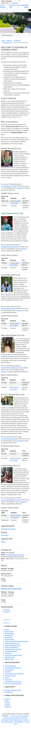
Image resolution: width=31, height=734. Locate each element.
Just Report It (9, 692)
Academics (17, 40)
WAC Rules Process (16, 720)
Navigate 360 (9, 635)
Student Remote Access (12, 643)
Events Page (5, 535)
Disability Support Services (13, 649)
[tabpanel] (15, 667)
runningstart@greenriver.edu (14, 555)
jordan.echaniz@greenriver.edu (11, 500)
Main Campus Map (7, 722)
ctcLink (7, 629)
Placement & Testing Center (13, 655)
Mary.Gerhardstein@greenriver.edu (12, 368)
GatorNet (7, 672)
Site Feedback (19, 722)
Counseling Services (11, 651)
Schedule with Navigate (8, 529)
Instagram (7, 612)
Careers (26, 720)
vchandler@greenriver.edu (9, 439)
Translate (15, 3)
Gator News (8, 680)
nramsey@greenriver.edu (9, 186)
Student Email (9, 631)
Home (3, 40)
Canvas (7, 678)
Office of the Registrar (12, 647)
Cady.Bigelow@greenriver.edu (10, 247)
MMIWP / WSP (9, 659)
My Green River (9, 633)
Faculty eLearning (10, 676)
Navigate (20, 188)
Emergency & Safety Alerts (13, 690)
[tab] (6, 619)
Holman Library (9, 639)
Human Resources (10, 666)
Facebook (7, 610)
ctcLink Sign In (9, 670)
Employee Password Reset (13, 681)
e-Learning (8, 653)
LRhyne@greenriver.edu (8, 308)
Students (9, 40)
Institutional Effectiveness (13, 668)
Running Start (7, 42)
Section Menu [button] (7, 35)
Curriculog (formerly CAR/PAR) (14, 674)
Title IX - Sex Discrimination (13, 683)
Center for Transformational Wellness (16, 641)
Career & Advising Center (12, 645)
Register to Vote (10, 657)
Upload (3, 542)
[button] (29, 10)
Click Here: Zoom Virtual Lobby (11, 589)
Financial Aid (8, 637)
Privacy (13, 716)
